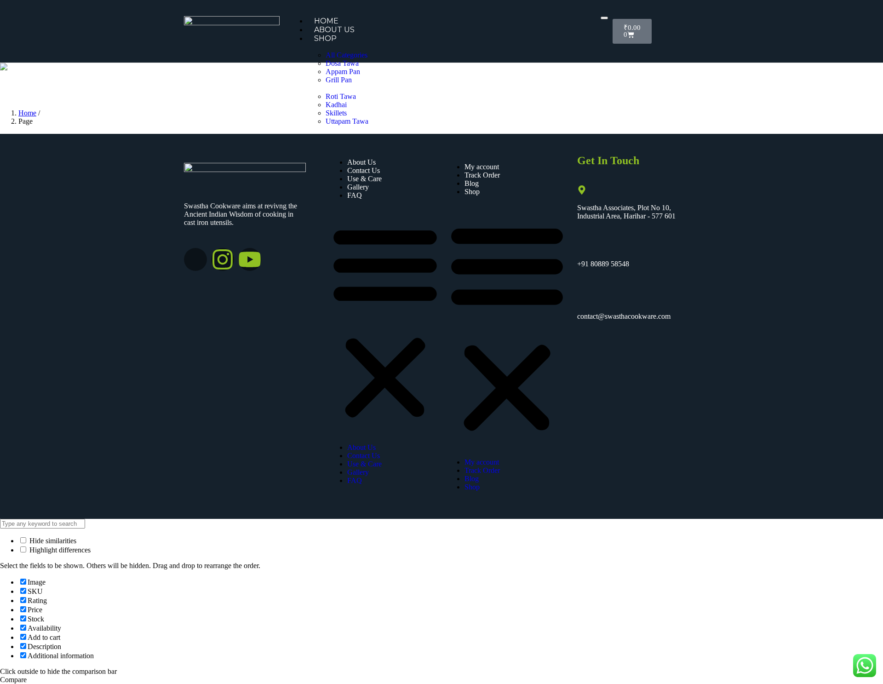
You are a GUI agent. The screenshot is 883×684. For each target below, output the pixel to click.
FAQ (354, 195)
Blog (471, 183)
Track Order (482, 175)
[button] (385, 321)
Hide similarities (52, 541)
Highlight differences (59, 550)
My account (481, 167)
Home (326, 21)
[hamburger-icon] (604, 18)
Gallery (358, 187)
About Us (334, 29)
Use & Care (364, 179)
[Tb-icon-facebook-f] (195, 259)
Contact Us (363, 170)
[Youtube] (249, 259)
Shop (325, 38)
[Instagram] (222, 259)
